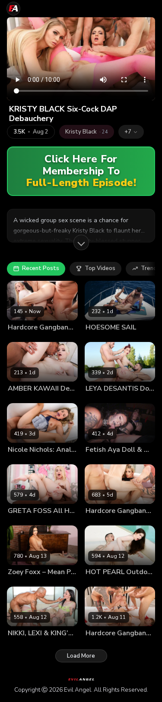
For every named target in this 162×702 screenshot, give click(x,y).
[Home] (13, 8)
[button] (131, 132)
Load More (81, 656)
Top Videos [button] (100, 268)
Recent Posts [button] (40, 268)
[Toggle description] (81, 242)
